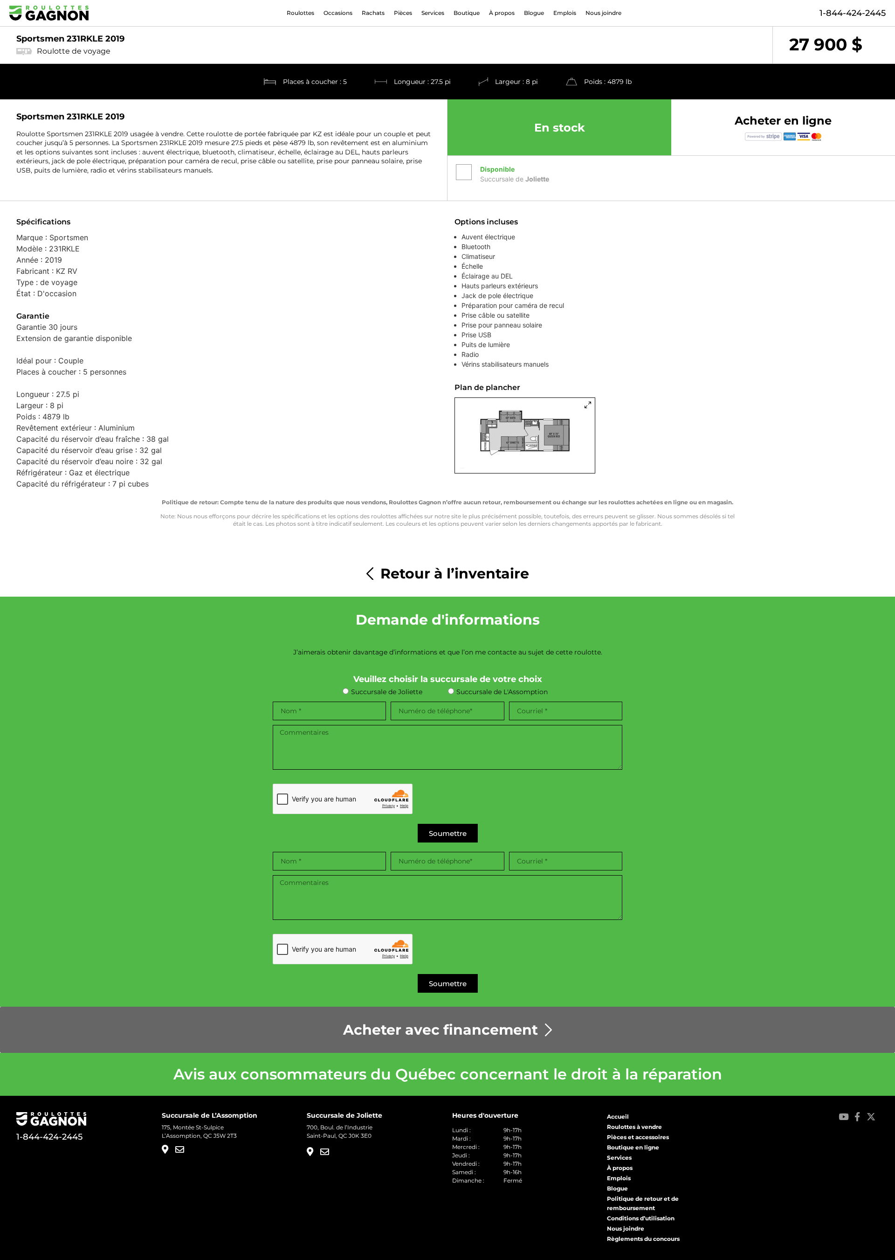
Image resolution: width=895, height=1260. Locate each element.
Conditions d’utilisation (641, 1218)
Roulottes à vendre (634, 1126)
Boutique (467, 13)
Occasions (338, 13)
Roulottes (300, 13)
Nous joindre (603, 13)
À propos (502, 13)
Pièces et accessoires (638, 1137)
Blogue (534, 13)
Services (432, 13)
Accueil (618, 1116)
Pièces (403, 13)
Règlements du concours (643, 1238)
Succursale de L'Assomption (502, 692)
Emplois (564, 13)
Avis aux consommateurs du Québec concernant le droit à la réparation (447, 1074)
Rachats (373, 13)
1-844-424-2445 (852, 13)
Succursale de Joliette (386, 692)
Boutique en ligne (633, 1147)
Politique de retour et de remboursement (643, 1203)
